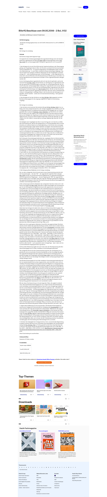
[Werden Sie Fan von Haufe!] (55, 475)
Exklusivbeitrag (23, 394)
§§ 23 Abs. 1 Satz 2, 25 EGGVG (41, 310)
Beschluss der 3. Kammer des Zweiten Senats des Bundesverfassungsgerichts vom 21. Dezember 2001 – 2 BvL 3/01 (41, 328)
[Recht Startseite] (21, 7)
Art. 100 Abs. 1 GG (47, 97)
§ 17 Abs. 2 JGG (42, 60)
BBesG (38, 278)
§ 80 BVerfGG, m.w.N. (25, 158)
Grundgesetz (50, 227)
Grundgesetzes (55, 307)
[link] (20, 11)
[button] (85, 7)
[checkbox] (74, 155)
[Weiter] (69, 399)
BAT (46, 276)
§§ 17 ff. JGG (42, 89)
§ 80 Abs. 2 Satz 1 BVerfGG (41, 112)
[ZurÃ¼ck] (66, 399)
